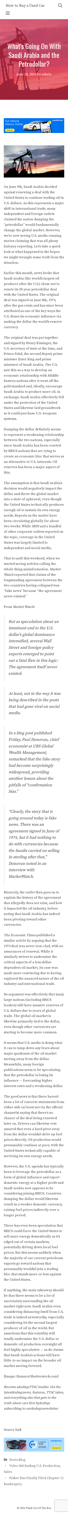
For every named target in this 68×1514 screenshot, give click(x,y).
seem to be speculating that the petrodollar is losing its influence (32, 1075)
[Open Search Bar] (60, 6)
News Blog (17, 1460)
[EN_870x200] (34, 1450)
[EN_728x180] (34, 132)
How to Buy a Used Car (25, 5)
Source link (13, 1430)
